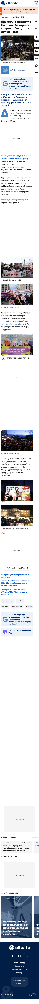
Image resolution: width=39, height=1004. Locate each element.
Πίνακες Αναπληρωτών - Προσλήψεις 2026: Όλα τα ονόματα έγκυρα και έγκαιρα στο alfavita (15, 583)
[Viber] (36, 58)
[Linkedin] (36, 51)
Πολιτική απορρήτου (19, 969)
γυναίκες (20, 601)
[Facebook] (36, 37)
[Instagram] (19, 955)
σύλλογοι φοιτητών (23, 158)
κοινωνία (11, 893)
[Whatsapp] (36, 65)
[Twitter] (36, 44)
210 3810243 (19, 983)
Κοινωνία (5, 17)
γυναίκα (5, 606)
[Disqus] (19, 669)
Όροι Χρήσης (19, 963)
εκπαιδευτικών (7, 158)
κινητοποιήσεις (7, 601)
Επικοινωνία (19, 966)
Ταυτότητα (19, 973)
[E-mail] (36, 72)
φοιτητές (29, 606)
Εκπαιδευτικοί (17, 606)
